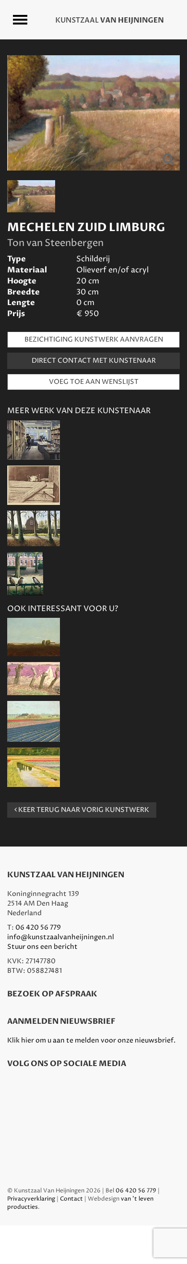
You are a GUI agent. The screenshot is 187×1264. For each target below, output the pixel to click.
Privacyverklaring (31, 1199)
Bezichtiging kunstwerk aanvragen (93, 339)
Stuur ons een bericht (42, 946)
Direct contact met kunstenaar (94, 360)
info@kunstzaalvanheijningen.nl (60, 937)
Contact (71, 1199)
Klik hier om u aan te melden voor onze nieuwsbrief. (91, 1040)
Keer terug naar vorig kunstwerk (83, 809)
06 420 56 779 (38, 927)
